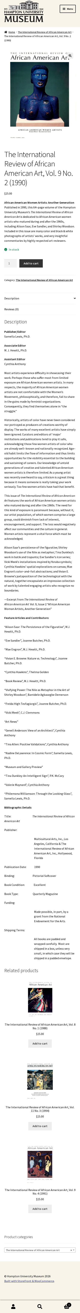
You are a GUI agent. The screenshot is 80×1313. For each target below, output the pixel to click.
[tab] (40, 298)
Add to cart (31, 263)
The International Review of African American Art (44, 32)
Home (12, 32)
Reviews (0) (11, 309)
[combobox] (40, 1250)
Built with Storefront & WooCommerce (29, 1281)
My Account (13, 1306)
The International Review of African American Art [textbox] (39, 1250)
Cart (61, 1303)
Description (11, 298)
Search (40, 1306)
